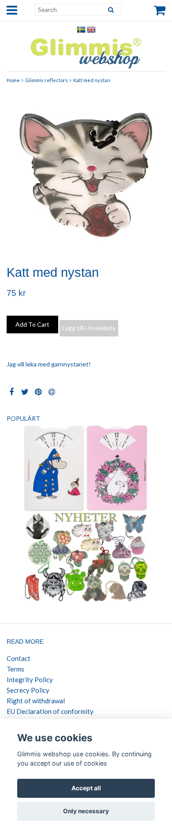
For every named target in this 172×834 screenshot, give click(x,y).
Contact (18, 658)
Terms (15, 669)
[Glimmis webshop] (86, 51)
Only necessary (86, 811)
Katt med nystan (91, 80)
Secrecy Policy (28, 690)
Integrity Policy (30, 679)
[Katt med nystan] (86, 173)
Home (13, 80)
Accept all (86, 788)
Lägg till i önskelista (89, 328)
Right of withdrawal (36, 701)
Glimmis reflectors (46, 80)
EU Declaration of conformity (50, 711)
